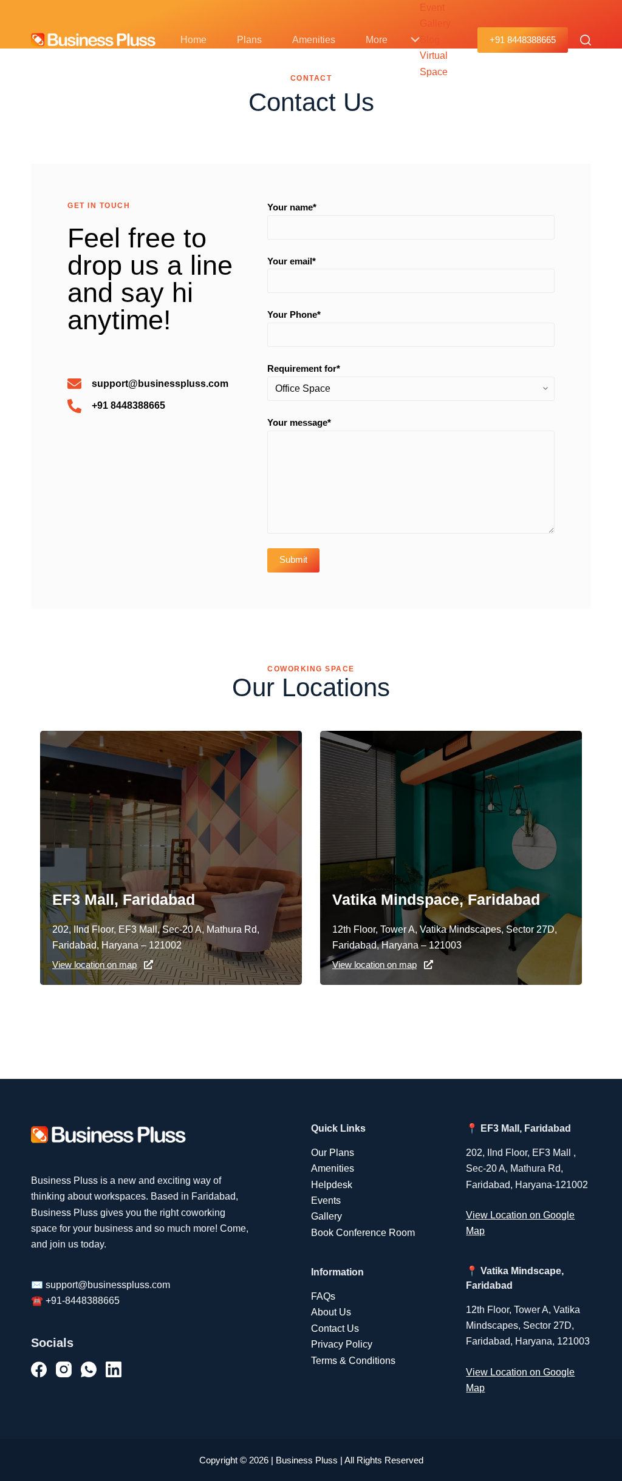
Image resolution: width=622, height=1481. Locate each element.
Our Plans (332, 1152)
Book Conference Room (363, 1232)
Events (326, 1200)
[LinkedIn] (113, 1369)
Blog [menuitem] (430, 40)
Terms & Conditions (353, 1360)
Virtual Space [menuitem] (434, 63)
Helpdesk (331, 1185)
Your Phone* (294, 314)
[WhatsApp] (89, 1369)
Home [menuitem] (193, 40)
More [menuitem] (377, 40)
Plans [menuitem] (249, 40)
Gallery (326, 1216)
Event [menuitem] (432, 7)
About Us (331, 1312)
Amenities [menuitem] (313, 40)
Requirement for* (303, 368)
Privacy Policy (341, 1344)
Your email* (291, 261)
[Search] (585, 40)
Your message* (299, 422)
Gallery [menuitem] (435, 23)
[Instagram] (64, 1369)
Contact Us (335, 1328)
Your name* (291, 207)
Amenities (332, 1168)
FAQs (323, 1296)
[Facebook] (39, 1369)
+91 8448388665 (523, 40)
